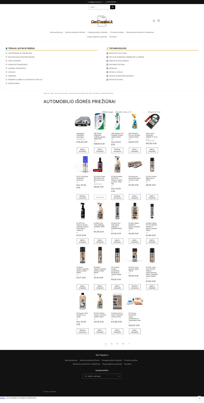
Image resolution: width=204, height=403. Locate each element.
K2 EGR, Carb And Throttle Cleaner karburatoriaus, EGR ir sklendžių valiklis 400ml (152, 271)
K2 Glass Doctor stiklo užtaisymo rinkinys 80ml (117, 315)
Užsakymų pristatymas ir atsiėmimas (86, 364)
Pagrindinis (47, 93)
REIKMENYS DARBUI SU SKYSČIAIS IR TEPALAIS (25, 79)
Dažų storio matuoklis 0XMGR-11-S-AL (151, 135)
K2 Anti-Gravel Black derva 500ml (151, 178)
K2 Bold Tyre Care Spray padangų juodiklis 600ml (116, 225)
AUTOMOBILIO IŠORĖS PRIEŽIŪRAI (21, 398)
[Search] (112, 7)
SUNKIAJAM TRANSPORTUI (18, 64)
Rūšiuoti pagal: (107, 112)
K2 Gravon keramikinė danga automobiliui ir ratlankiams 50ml (135, 316)
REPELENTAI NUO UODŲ (118, 53)
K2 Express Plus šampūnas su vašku (82, 315)
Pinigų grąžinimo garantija (112, 364)
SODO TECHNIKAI (14, 61)
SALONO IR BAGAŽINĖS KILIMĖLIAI (121, 76)
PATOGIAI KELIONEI (116, 79)
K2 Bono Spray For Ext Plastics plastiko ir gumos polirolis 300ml (151, 226)
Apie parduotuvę (71, 360)
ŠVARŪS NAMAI (13, 83)
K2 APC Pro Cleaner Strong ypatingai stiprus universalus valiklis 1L (82, 226)
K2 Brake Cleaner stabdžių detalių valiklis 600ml (100, 269)
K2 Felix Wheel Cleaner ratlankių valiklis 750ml (100, 315)
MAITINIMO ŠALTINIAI (117, 64)
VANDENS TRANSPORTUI (17, 68)
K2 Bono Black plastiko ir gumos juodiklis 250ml (134, 225)
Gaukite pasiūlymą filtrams (90, 360)
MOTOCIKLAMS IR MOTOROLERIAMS (21, 57)
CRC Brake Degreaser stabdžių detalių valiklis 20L (100, 136)
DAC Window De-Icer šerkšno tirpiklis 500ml (134, 135)
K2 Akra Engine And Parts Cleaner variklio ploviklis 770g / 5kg (116, 180)
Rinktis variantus (117, 150)
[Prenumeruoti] (118, 376)
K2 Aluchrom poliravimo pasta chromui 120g (134, 178)
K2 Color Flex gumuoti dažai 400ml (134, 269)
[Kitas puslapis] (129, 343)
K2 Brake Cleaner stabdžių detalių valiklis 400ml (82, 269)
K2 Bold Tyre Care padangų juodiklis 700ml (99, 225)
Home (2, 398)
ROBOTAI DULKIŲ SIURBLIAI (119, 61)
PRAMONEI (12, 76)
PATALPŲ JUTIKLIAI (116, 72)
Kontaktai (127, 364)
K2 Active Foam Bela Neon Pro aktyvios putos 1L (99, 179)
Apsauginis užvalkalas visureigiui (80, 135)
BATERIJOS (113, 68)
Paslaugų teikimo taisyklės (112, 360)
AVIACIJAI (11, 72)
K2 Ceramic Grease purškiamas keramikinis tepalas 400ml (116, 270)
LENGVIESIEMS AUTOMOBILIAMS (20, 53)
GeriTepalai (52, 391)
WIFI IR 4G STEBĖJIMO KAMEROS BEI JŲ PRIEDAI (126, 57)
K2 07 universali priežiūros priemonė (82, 178)
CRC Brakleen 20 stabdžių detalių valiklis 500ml (117, 135)
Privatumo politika (130, 360)
